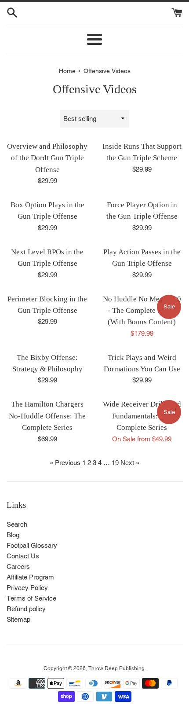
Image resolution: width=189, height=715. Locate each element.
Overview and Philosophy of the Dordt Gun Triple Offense (47, 158)
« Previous (65, 462)
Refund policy (26, 608)
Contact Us (23, 556)
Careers (18, 566)
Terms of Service (31, 598)
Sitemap (18, 619)
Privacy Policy (27, 587)
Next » (129, 462)
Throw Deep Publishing (116, 668)
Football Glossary (32, 545)
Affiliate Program (30, 577)
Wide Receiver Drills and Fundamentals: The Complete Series (142, 416)
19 (115, 462)
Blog (13, 535)
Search (17, 524)
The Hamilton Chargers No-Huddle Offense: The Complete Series (47, 416)
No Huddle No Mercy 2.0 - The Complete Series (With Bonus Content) (142, 310)
